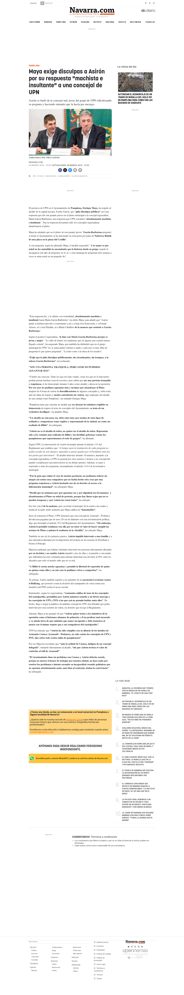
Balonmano (77, 947)
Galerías (76, 968)
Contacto (100, 946)
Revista (122, 22)
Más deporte (77, 954)
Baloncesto (56, 967)
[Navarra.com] (92, 10)
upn (34, 176)
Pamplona (61, 22)
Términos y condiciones (104, 836)
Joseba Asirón (64, 176)
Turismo (100, 975)
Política (34, 950)
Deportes (54, 961)
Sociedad (34, 960)
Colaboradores (57, 947)
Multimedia (135, 22)
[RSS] (142, 946)
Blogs (54, 950)
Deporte (97, 22)
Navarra (48, 22)
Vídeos (75, 971)
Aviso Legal (101, 964)
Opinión (73, 22)
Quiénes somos (102, 942)
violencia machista (79, 176)
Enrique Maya (50, 176)
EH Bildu (40, 176)
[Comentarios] (80, 170)
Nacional (110, 22)
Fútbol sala (77, 950)
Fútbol (54, 964)
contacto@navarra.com (42, 732)
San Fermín (34, 22)
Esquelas (150, 22)
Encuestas (56, 954)
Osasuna (85, 22)
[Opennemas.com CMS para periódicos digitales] (135, 953)
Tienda (99, 979)
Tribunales (35, 957)
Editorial (34, 970)
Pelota (54, 970)
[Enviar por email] (75, 170)
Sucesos (34, 954)
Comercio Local (74, 719)
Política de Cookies (104, 954)
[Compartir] (60, 170)
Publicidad (101, 950)
